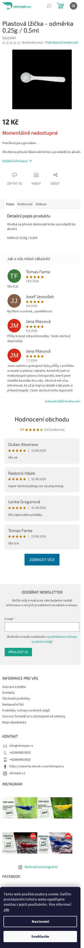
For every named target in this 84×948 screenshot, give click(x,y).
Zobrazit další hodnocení (62, 401)
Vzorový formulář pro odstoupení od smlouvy (34, 716)
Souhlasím (40, 936)
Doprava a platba (14, 687)
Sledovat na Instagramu (40, 867)
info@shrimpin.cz (21, 746)
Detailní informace (15, 161)
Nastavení (40, 921)
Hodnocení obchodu (42, 419)
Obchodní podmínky (16, 698)
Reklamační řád (13, 704)
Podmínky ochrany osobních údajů (26, 710)
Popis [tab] (10, 204)
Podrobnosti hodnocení (61, 42)
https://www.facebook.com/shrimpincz (36, 766)
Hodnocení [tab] (25, 204)
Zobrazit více (42, 559)
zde (6, 909)
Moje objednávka (14, 722)
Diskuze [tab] (41, 204)
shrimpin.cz (17, 773)
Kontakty (8, 692)
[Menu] (73, 6)
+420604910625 (20, 752)
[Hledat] (49, 6)
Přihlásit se (18, 652)
